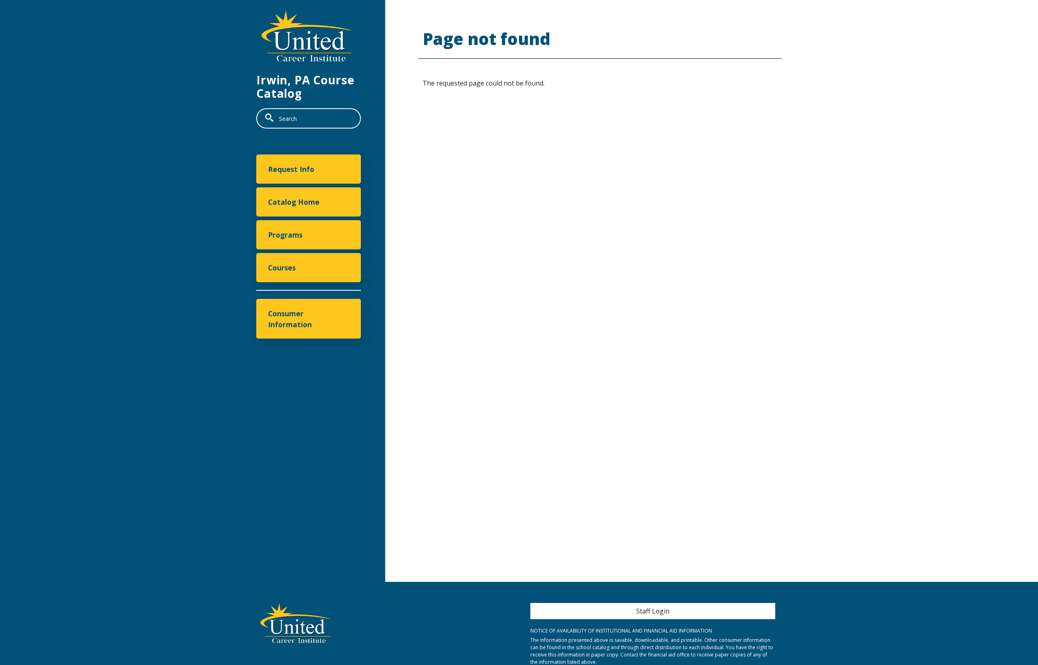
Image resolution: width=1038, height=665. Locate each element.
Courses (282, 267)
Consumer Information (290, 319)
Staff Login (652, 611)
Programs (285, 235)
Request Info (291, 169)
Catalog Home (294, 202)
